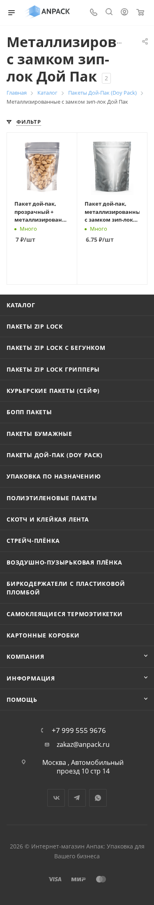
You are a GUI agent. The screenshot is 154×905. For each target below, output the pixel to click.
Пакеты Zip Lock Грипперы (53, 369)
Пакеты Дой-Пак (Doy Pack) (55, 455)
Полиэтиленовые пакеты (52, 498)
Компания (25, 656)
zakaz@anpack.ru (83, 744)
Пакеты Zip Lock (35, 326)
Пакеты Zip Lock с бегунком (56, 348)
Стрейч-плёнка (33, 540)
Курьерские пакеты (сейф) (53, 391)
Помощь (22, 699)
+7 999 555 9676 (79, 730)
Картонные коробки (43, 635)
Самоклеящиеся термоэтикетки (65, 614)
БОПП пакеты (29, 412)
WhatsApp (98, 798)
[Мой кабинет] (124, 12)
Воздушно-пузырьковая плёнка (64, 562)
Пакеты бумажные (39, 434)
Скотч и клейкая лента (48, 519)
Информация (31, 678)
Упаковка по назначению (54, 476)
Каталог (21, 305)
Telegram (77, 798)
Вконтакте (56, 798)
